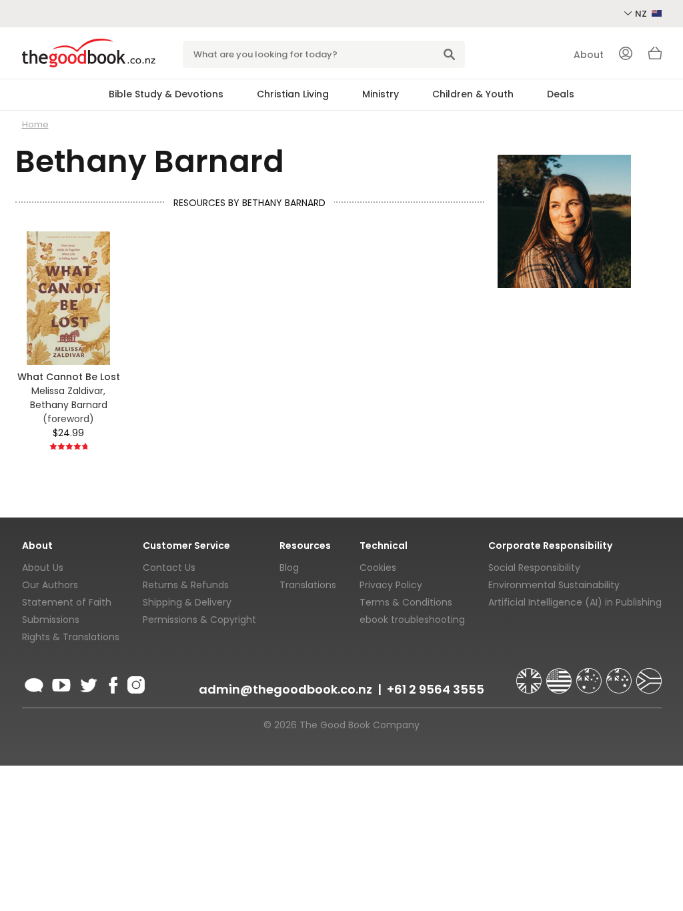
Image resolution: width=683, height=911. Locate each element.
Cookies (378, 567)
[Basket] (655, 56)
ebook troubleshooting (412, 619)
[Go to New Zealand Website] (620, 675)
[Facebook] (112, 683)
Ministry (380, 94)
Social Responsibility (534, 567)
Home (35, 124)
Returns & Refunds (186, 585)
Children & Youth (473, 94)
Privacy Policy (391, 585)
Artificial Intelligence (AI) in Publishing (575, 602)
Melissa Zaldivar (67, 390)
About (589, 55)
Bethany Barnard (68, 404)
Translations (307, 585)
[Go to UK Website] (530, 675)
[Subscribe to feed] (34, 683)
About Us (42, 567)
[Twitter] (87, 683)
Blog (289, 567)
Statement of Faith (66, 602)
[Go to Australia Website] (590, 675)
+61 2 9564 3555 (435, 689)
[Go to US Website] (560, 675)
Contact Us (169, 567)
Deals (560, 94)
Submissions (50, 619)
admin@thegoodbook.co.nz (285, 689)
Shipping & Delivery (187, 602)
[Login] (625, 55)
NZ (642, 13)
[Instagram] (134, 683)
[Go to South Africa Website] (649, 675)
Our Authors (50, 585)
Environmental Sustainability (554, 585)
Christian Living (293, 94)
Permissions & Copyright (199, 619)
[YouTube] (61, 683)
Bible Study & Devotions (166, 94)
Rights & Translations (70, 637)
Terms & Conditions (406, 602)
